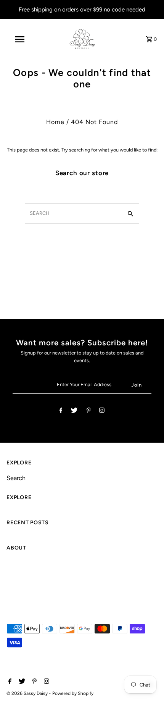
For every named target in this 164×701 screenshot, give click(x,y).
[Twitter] (74, 412)
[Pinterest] (89, 412)
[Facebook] (61, 412)
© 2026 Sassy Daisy (27, 693)
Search (16, 478)
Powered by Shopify (72, 693)
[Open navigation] (21, 39)
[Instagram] (102, 412)
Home (55, 122)
